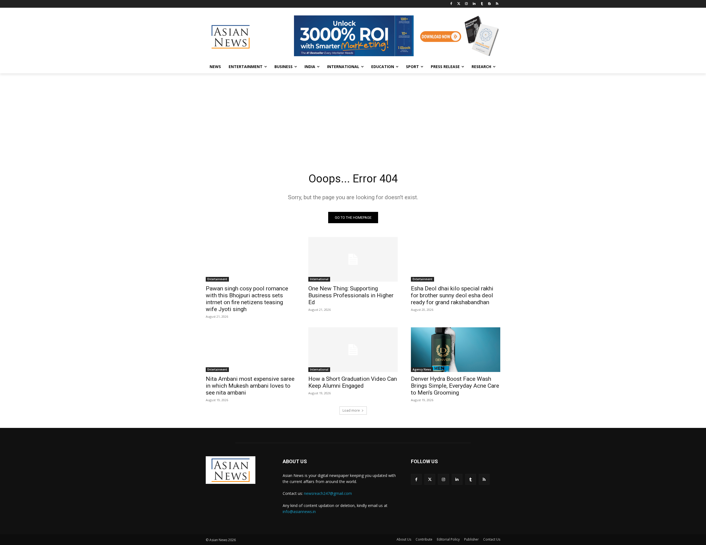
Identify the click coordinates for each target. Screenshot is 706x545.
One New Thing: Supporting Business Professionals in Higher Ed (351, 295)
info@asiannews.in (299, 511)
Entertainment (217, 279)
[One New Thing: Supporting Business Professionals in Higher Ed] (353, 259)
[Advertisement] (353, 114)
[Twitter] (459, 4)
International (319, 279)
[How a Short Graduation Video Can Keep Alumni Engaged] (353, 349)
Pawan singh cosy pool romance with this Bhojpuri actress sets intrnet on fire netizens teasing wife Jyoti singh (247, 298)
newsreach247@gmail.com (328, 493)
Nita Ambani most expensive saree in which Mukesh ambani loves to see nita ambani (250, 386)
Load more (351, 410)
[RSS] (497, 4)
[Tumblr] (482, 4)
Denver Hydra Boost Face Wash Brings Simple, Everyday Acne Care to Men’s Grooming (455, 386)
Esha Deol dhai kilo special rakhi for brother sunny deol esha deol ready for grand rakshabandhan (452, 295)
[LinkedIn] (474, 4)
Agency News (422, 369)
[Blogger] (489, 4)
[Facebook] (451, 4)
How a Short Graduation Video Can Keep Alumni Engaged (352, 382)
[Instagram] (466, 4)
